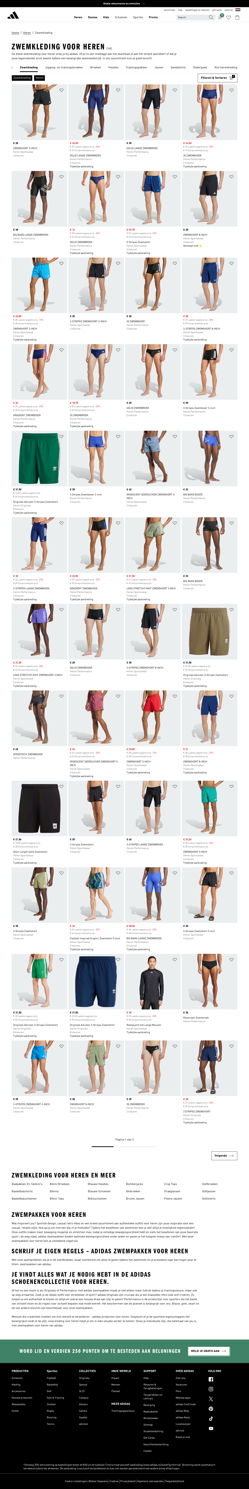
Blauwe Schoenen (99, 1191)
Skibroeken (133, 1191)
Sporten (138, 17)
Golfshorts (208, 1198)
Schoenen (121, 17)
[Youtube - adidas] (222, 1429)
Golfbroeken (210, 1184)
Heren (78, 17)
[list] (124, 68)
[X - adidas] (222, 1399)
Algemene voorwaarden (150, 1481)
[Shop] (13, 15)
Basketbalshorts (22, 1191)
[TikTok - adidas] (222, 1419)
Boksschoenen (97, 1198)
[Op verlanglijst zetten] (61, 90)
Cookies (114, 1481)
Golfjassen (208, 1191)
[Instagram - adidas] (222, 1390)
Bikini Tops (57, 1198)
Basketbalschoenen (24, 1198)
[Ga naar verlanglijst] (228, 17)
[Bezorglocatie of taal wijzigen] (238, 10)
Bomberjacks (134, 1184)
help (180, 10)
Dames (92, 17)
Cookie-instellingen (76, 1481)
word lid (229, 10)
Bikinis (54, 1191)
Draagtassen (172, 1191)
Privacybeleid (127, 1481)
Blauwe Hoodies (98, 1184)
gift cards (217, 10)
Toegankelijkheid (174, 1481)
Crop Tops (170, 1184)
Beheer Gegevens (98, 1481)
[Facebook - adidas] (222, 1380)
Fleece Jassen (173, 1198)
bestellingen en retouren (197, 10)
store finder (169, 10)
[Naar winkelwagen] (237, 17)
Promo (153, 17)
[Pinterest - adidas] (222, 1409)
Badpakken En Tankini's (27, 1184)
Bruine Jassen (135, 1198)
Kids (106, 17)
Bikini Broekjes (59, 1184)
